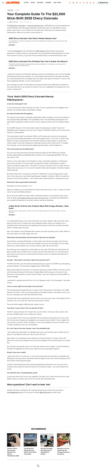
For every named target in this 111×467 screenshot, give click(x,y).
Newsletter (104, 2)
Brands (48, 2)
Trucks (17, 10)
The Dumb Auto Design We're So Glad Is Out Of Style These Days (30, 451)
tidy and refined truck (35, 25)
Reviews (40, 2)
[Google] (90, 2)
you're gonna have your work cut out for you (32, 198)
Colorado (17, 51)
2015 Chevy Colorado (17, 25)
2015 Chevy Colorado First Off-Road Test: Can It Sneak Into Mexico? (38, 61)
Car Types (57, 2)
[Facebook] (70, 2)
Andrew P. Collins (13, 21)
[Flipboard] (77, 2)
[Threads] (83, 2)
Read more (12, 45)
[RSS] (94, 2)
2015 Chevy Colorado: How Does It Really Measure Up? (33, 38)
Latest (26, 2)
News (33, 2)
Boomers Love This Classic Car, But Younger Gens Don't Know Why (63, 451)
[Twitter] (80, 2)
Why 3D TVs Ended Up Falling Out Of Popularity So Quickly (46, 451)
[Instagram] (87, 2)
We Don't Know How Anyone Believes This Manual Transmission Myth (13, 452)
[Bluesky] (73, 2)
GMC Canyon (40, 51)
